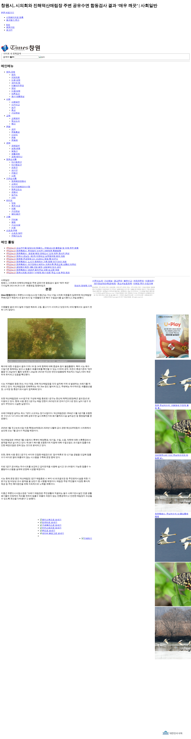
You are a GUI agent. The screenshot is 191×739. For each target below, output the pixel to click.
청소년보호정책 (124, 283)
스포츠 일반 (16, 233)
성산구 (14, 170)
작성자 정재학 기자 (83, 286)
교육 (8, 116)
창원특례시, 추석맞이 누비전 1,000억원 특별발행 (33, 251)
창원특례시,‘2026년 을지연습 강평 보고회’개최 (32, 270)
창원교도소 (16, 189)
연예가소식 (16, 236)
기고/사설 (15, 225)
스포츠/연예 (11, 230)
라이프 (9, 200)
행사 (13, 124)
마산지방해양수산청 (20, 187)
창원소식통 (11, 159)
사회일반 (15, 102)
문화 (8, 126)
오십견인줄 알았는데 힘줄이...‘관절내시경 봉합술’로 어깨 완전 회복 (42, 248)
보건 (13, 107)
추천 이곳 (15, 206)
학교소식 (15, 121)
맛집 (13, 203)
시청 (13, 176)
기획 (8, 217)
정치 (13, 75)
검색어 (8, 57)
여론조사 (15, 94)
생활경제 (15, 154)
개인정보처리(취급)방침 (105, 283)
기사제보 (108, 281)
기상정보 (15, 113)
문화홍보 (15, 132)
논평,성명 (15, 80)
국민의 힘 (15, 83)
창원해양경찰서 (18, 181)
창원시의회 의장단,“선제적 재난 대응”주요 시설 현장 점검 (38, 272)
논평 (13, 228)
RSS (8, 25)
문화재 (14, 140)
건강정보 (15, 211)
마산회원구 (16, 162)
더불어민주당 (17, 85)
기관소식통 (11, 178)
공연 (13, 129)
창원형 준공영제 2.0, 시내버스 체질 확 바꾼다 (32, 259)
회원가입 (10, 27)
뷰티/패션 (15, 214)
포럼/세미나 (16, 157)
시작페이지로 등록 (14, 17)
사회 (8, 99)
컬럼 (13, 222)
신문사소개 (97, 281)
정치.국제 (10, 72)
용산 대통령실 (17, 96)
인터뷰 (14, 219)
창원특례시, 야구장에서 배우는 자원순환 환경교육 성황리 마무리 (41, 264)
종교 (13, 110)
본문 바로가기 (7, 12)
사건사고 (15, 105)
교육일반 (15, 118)
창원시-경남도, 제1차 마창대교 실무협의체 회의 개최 (35, 256)
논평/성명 (15, 91)
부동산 (14, 151)
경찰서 (14, 192)
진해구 (14, 173)
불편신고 (128, 281)
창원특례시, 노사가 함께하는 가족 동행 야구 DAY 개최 (36, 262)
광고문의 (118, 281)
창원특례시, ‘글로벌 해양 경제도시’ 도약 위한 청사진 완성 (37, 253)
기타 (13, 198)
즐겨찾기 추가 (12, 20)
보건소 (14, 195)
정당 (13, 88)
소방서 (14, 184)
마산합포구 (16, 165)
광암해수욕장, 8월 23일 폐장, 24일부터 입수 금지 (33, 267)
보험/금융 (15, 148)
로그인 (9, 30)
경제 (8, 143)
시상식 (14, 135)
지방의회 (15, 77)
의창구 (14, 167)
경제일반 (15, 146)
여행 (13, 208)
